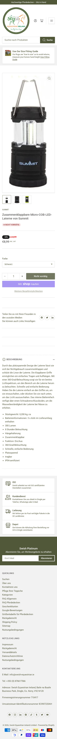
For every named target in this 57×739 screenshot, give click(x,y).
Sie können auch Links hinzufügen (18, 321)
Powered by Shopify (46, 725)
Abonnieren (46, 558)
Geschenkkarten (10, 606)
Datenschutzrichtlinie (12, 656)
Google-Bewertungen (12, 610)
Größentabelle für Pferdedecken (17, 614)
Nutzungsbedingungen (13, 630)
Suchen (5, 579)
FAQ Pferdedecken (11, 602)
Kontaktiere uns (10, 587)
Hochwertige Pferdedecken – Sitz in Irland (28, 2)
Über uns (6, 583)
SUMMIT (5, 210)
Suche (50, 40)
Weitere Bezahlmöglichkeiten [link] (28, 291)
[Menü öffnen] (51, 20)
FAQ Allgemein (9, 598)
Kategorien (7, 594)
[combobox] (28, 40)
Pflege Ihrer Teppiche (12, 591)
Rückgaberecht (9, 618)
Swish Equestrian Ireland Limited (23, 725)
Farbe (5, 258)
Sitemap (6, 626)
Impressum (7, 644)
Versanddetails (9, 652)
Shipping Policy (9, 622)
